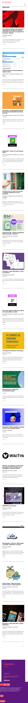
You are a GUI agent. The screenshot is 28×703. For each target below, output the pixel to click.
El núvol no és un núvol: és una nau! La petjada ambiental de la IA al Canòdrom (12, 192)
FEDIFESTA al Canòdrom (9, 506)
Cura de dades (20, 115)
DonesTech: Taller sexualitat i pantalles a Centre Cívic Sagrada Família (13, 427)
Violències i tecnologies (7, 35)
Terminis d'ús (6, 666)
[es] (5, 684)
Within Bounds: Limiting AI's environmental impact (10, 390)
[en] (8, 684)
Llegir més (4, 44)
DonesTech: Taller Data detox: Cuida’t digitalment (12, 624)
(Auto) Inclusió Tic (6, 74)
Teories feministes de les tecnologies (12, 196)
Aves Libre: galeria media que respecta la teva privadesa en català (13, 311)
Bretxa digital (5, 115)
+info (2, 695)
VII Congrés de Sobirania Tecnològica (12, 351)
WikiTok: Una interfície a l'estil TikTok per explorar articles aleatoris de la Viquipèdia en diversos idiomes (12, 467)
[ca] (1, 684)
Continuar (2, 701)
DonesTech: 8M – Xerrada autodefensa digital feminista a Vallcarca (13, 233)
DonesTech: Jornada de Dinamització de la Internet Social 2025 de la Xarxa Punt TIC (12, 112)
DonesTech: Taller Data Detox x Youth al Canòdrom (12, 271)
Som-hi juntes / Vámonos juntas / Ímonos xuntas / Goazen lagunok (11, 584)
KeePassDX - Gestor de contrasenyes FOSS (12, 151)
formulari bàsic (6, 676)
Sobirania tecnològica (14, 74)
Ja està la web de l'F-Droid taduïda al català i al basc (12, 71)
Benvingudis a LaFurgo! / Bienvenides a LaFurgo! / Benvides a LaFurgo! (13, 543)
